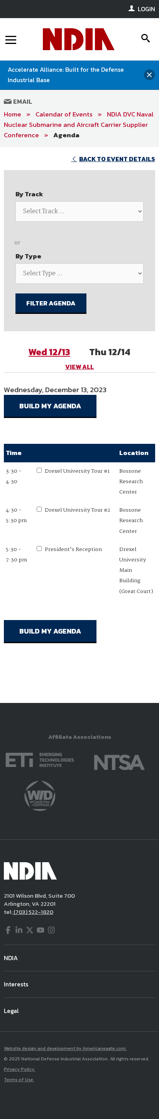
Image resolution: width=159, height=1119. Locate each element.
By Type (28, 256)
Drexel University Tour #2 (77, 510)
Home (12, 114)
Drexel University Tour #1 (77, 471)
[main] (79, 425)
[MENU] (11, 39)
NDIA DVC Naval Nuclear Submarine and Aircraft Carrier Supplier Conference (79, 124)
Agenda (66, 135)
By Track (29, 194)
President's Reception (73, 549)
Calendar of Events (64, 114)
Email (22, 101)
